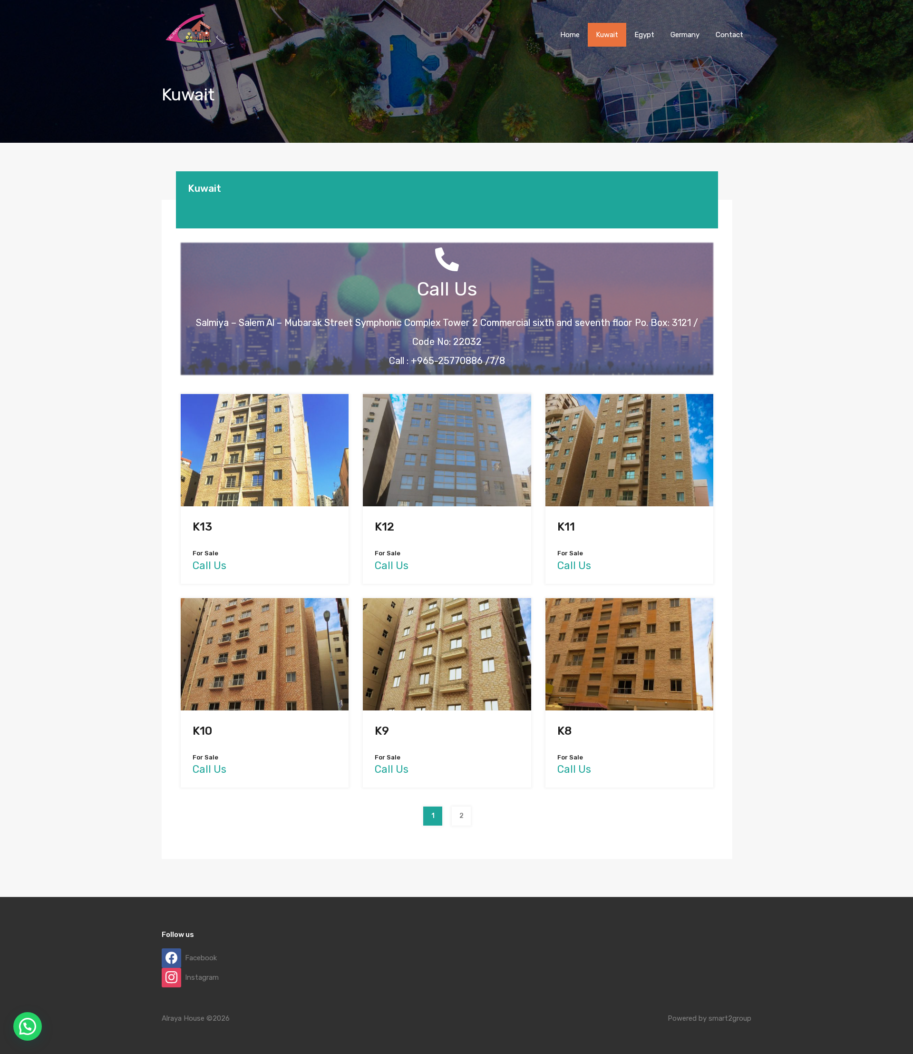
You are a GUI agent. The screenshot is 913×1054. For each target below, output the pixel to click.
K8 (564, 731)
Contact (729, 34)
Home (570, 34)
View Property (264, 483)
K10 (202, 731)
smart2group (730, 1018)
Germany (684, 34)
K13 (202, 526)
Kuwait (607, 34)
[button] (27, 1026)
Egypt (644, 34)
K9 (382, 731)
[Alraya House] (197, 55)
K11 (566, 526)
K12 (384, 526)
